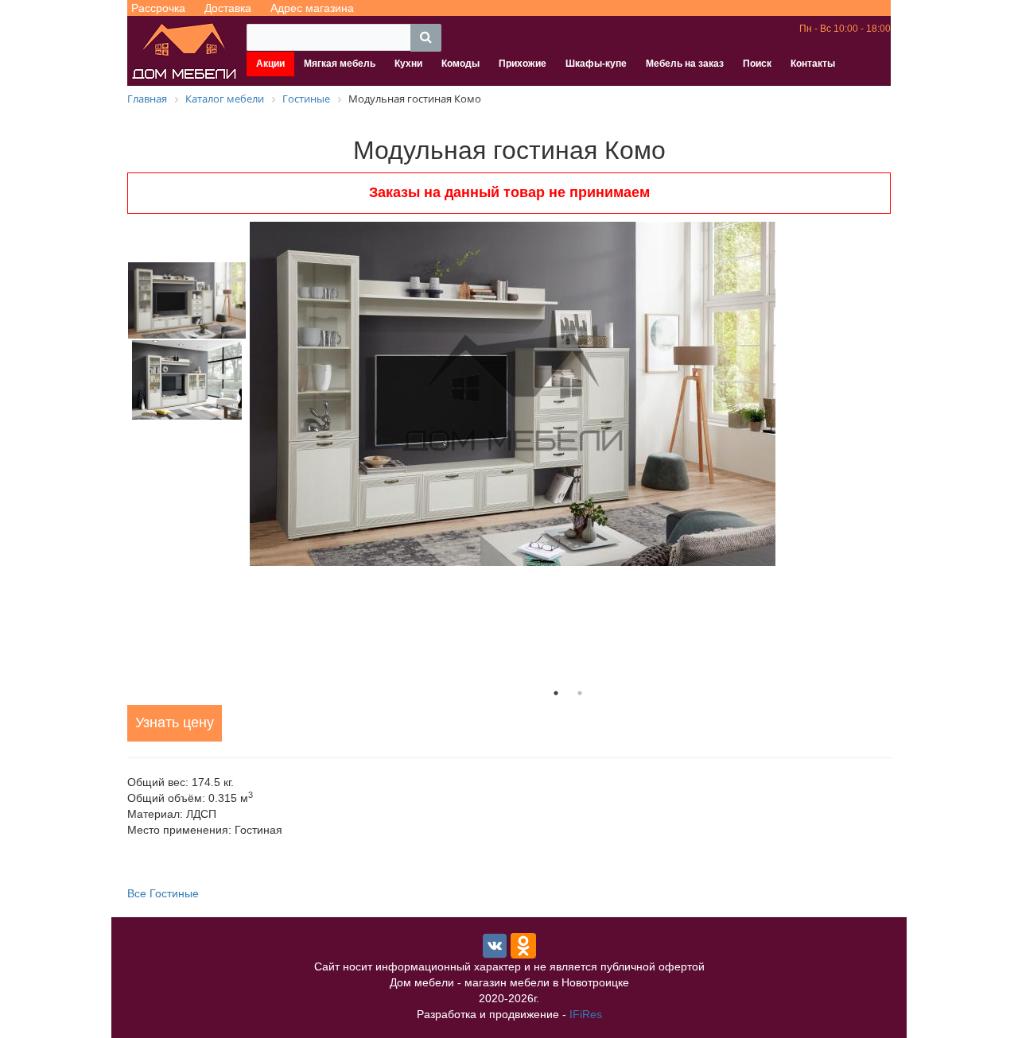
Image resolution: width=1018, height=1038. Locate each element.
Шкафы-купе (596, 63)
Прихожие (522, 63)
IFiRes (585, 1014)
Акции (270, 63)
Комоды (460, 63)
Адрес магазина (312, 8)
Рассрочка (158, 8)
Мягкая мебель (339, 63)
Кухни (408, 63)
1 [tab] (556, 693)
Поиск (757, 63)
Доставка (227, 8)
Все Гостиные (163, 893)
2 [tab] (580, 693)
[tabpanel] (568, 394)
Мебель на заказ (685, 63)
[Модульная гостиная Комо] (568, 394)
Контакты (813, 63)
